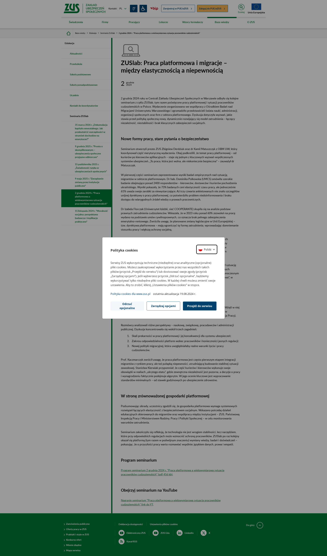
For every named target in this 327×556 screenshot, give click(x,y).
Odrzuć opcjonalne (127, 306)
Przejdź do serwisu (199, 306)
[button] (206, 249)
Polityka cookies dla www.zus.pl (130, 294)
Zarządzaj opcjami (163, 306)
